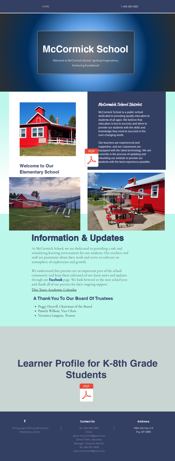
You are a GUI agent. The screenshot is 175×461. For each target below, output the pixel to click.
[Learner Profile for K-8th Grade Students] (91, 158)
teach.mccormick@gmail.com (89, 435)
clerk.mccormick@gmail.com (89, 450)
